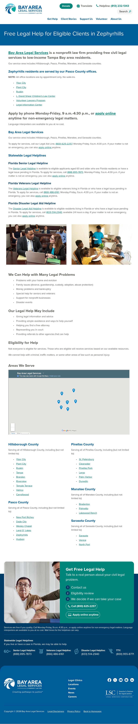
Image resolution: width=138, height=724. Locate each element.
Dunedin (83, 481)
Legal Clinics (75, 680)
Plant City (21, 87)
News (71, 692)
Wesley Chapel (24, 526)
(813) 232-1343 (120, 6)
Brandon (20, 476)
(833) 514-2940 (54, 212)
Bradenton (84, 504)
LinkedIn (132, 680)
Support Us (86, 18)
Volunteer (101, 18)
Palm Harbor (85, 476)
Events (72, 688)
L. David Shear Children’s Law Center (35, 96)
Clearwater (84, 463)
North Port (84, 544)
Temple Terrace (24, 485)
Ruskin (19, 91)
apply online (105, 113)
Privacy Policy (73, 711)
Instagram (126, 680)
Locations (73, 684)
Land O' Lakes (23, 530)
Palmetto (83, 508)
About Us (116, 18)
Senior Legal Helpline (24, 168)
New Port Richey (25, 517)
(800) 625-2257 (64, 143)
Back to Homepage (92, 711)
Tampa (19, 472)
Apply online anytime (86, 614)
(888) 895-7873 (75, 172)
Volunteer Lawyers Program (30, 100)
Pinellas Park (85, 468)
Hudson (20, 539)
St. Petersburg (86, 459)
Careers (72, 696)
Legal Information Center (29, 104)
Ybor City (21, 82)
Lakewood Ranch (88, 512)
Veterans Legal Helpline (25, 188)
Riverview (21, 481)
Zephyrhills (22, 534)
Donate (66, 5)
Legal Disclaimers (56, 711)
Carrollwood (22, 494)
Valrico (19, 490)
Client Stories (69, 18)
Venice (82, 540)
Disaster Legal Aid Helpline (27, 208)
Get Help (52, 18)
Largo (82, 472)
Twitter (115, 680)
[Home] (23, 8)
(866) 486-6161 (51, 192)
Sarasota (83, 535)
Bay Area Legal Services (28, 52)
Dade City (21, 521)
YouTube (121, 680)
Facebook (109, 680)
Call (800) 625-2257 (83, 606)
